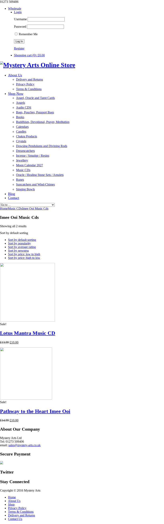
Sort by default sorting (22, 239)
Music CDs (15, 208)
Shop (11, 504)
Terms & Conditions (21, 511)
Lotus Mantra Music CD (27, 333)
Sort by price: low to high (24, 254)
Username (20, 19)
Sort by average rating (22, 247)
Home (12, 497)
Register (19, 48)
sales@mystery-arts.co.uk (24, 445)
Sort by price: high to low (24, 257)
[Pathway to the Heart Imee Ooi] (26, 398)
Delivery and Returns (21, 515)
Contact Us (15, 519)
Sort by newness (18, 250)
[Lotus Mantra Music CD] (27, 320)
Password (20, 26)
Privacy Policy (17, 508)
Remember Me (28, 34)
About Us (14, 501)
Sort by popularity (19, 243)
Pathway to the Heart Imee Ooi (35, 411)
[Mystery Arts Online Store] (37, 65)
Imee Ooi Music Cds (35, 208)
